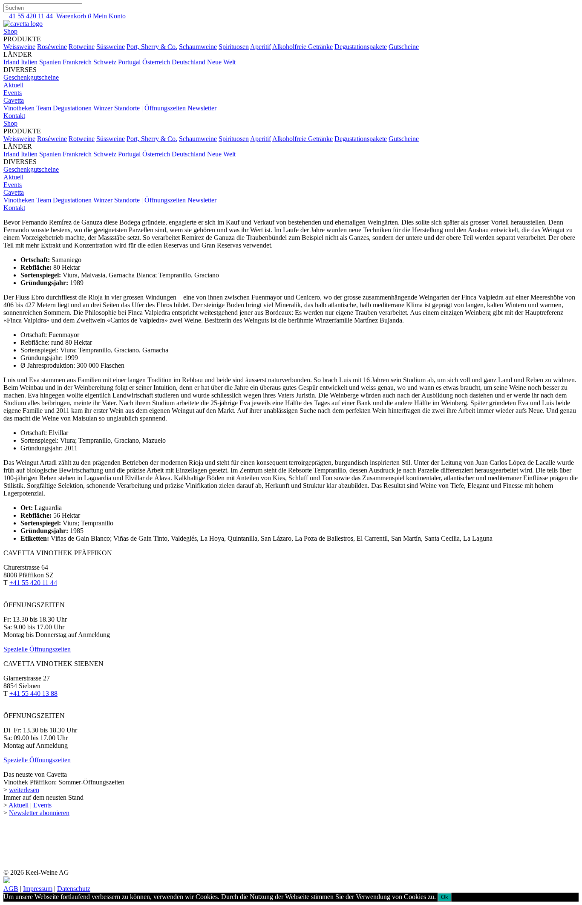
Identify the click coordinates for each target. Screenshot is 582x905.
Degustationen (72, 108)
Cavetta (13, 100)
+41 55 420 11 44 (33, 582)
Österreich (156, 62)
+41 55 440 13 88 (33, 693)
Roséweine (52, 46)
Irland (11, 62)
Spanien (50, 62)
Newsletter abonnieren (39, 812)
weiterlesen (24, 789)
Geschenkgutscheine (31, 77)
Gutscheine (404, 46)
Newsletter (201, 108)
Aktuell (13, 85)
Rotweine (82, 46)
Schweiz (104, 62)
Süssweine (110, 46)
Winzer (102, 108)
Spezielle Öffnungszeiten (37, 649)
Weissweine (19, 46)
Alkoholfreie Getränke (302, 46)
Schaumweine (198, 46)
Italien (29, 62)
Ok (444, 897)
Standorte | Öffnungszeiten (150, 108)
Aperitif (260, 46)
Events (12, 92)
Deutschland (188, 62)
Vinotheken (19, 108)
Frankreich (77, 62)
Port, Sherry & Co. (152, 46)
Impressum (37, 888)
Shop (10, 31)
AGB (10, 888)
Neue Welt (221, 62)
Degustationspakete (360, 46)
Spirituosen (234, 46)
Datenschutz (73, 888)
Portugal (129, 62)
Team (43, 108)
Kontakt (14, 115)
